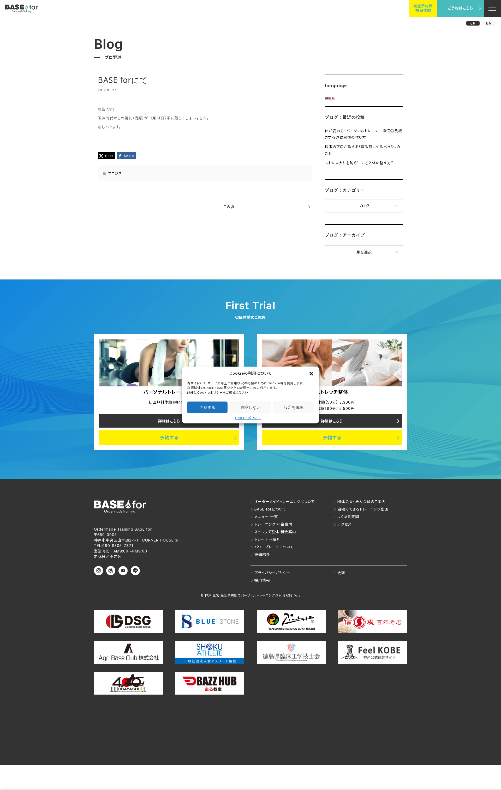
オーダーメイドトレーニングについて (284, 501)
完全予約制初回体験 (423, 8)
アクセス (344, 524)
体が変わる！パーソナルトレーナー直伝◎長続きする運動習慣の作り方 (363, 134)
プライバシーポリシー (272, 572)
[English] (327, 98)
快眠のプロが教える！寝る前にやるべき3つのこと (362, 149)
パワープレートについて (274, 547)
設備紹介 (262, 554)
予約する (169, 437)
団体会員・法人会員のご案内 (361, 501)
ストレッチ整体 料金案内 (275, 532)
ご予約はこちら (460, 8)
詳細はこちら (169, 421)
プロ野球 (115, 173)
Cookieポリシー (248, 418)
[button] (311, 373)
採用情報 (262, 580)
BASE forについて (270, 509)
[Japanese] (332, 98)
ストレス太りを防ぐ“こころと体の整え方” (359, 163)
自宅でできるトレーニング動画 (363, 509)
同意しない (250, 407)
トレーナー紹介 (267, 539)
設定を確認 (293, 407)
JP (473, 23)
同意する (207, 407)
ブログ (364, 206)
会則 (341, 572)
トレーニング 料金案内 (273, 524)
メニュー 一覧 (266, 516)
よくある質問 (348, 516)
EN (489, 23)
